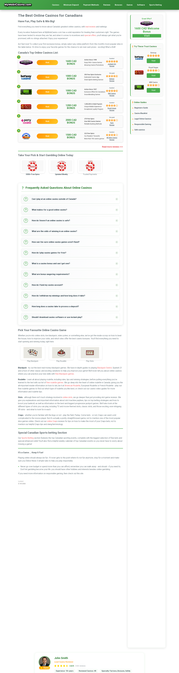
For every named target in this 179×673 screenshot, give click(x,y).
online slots (67, 397)
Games (130, 5)
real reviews (90, 27)
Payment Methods (91, 5)
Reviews (106, 5)
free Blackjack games (64, 374)
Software (141, 5)
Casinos (55, 5)
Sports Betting (155, 5)
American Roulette (72, 385)
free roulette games (54, 382)
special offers (90, 35)
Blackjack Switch (104, 368)
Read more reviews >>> (112, 147)
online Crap (52, 421)
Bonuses (118, 5)
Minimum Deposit (71, 5)
